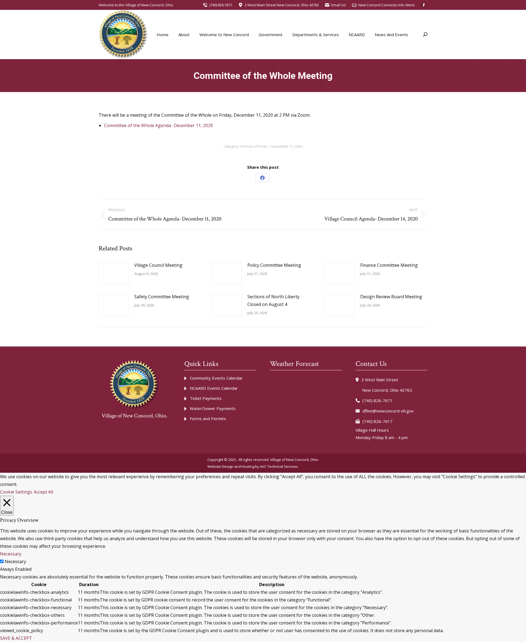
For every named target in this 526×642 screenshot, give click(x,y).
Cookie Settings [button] (16, 492)
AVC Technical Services (279, 466)
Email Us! (338, 4)
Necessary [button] (10, 554)
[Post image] (114, 274)
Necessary (15, 561)
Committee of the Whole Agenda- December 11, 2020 (158, 125)
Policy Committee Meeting (274, 265)
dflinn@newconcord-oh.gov (388, 411)
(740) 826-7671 (220, 4)
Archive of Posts (253, 146)
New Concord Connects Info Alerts (386, 4)
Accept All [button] (43, 492)
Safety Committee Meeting (161, 297)
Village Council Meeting (158, 265)
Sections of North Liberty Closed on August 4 (273, 300)
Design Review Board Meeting (391, 297)
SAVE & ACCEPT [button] (16, 638)
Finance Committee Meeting (389, 265)
